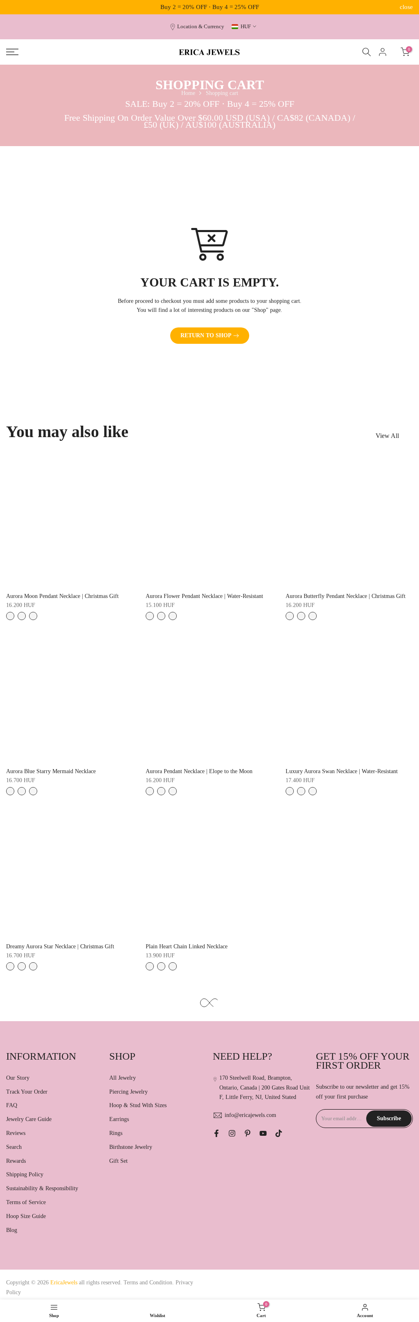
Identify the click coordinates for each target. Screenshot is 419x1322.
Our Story (17, 1078)
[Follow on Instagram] (232, 1133)
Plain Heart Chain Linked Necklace (187, 946)
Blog (11, 1230)
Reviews (15, 1133)
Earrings (119, 1119)
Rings (115, 1133)
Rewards (16, 1161)
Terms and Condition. (150, 1282)
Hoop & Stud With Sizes (138, 1105)
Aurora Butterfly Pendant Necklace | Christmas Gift (345, 596)
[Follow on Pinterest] (247, 1133)
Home (188, 93)
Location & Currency (200, 26)
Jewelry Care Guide (29, 1119)
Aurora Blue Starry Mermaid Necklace (51, 771)
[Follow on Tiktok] (278, 1133)
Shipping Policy (24, 1174)
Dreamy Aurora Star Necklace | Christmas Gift (60, 946)
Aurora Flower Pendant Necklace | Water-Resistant (204, 596)
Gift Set (118, 1161)
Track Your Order (26, 1092)
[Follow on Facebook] (216, 1133)
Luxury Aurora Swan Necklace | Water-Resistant (342, 771)
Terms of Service (26, 1202)
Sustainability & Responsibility (42, 1188)
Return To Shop (206, 335)
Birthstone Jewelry (130, 1147)
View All (387, 435)
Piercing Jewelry (128, 1092)
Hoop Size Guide (26, 1216)
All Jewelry (122, 1078)
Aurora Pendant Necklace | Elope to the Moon (199, 771)
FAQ (11, 1105)
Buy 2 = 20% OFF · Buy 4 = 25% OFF (209, 7)
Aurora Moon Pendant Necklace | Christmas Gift (62, 596)
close (12, 7)
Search (14, 1147)
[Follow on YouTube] (263, 1133)
